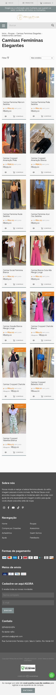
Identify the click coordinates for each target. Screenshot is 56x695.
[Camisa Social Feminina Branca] (6, 284)
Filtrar (4, 58)
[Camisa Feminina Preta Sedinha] (34, 116)
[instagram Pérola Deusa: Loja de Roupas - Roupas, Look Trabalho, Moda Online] (4, 507)
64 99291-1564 (8, 632)
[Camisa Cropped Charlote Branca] (34, 340)
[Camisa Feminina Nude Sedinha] (6, 228)
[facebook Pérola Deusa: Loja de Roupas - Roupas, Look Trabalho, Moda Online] (8, 507)
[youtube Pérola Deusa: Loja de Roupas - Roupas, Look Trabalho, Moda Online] (13, 507)
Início (4, 33)
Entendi (28, 690)
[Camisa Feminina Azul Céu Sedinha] (34, 228)
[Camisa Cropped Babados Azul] (34, 396)
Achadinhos (7, 533)
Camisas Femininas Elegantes (28, 33)
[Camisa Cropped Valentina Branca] (6, 452)
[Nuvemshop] (28, 677)
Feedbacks (34, 538)
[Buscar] (52, 25)
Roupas (11, 33)
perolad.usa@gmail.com (12, 636)
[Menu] (3, 25)
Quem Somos (36, 533)
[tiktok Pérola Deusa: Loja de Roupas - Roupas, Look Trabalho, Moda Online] (18, 507)
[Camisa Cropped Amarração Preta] (6, 172)
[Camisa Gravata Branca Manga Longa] (6, 340)
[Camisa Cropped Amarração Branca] (34, 172)
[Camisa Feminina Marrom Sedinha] (6, 116)
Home (4, 524)
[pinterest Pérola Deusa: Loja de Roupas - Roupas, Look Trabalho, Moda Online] (23, 507)
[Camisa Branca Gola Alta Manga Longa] (34, 284)
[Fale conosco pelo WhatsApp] (52, 675)
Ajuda (4, 538)
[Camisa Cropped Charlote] (6, 396)
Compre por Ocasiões (11, 528)
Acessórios (34, 528)
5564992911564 (8, 627)
